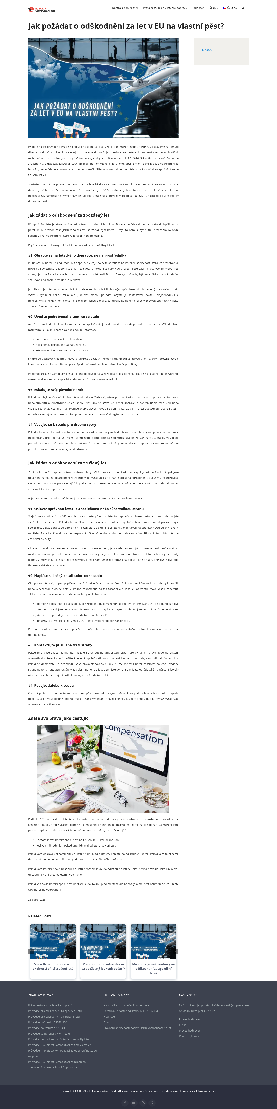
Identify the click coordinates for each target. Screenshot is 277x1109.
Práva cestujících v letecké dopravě (50, 1005)
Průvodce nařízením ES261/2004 (48, 1022)
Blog (106, 1022)
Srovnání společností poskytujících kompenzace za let (137, 1028)
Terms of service (207, 1091)
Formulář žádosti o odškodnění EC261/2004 (131, 1011)
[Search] (243, 8)
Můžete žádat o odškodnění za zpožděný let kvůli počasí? (103, 966)
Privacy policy (187, 1091)
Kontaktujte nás (189, 1036)
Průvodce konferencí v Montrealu (49, 1033)
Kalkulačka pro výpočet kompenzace (126, 1005)
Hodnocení (110, 1016)
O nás (182, 1025)
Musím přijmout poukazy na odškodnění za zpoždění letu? (153, 968)
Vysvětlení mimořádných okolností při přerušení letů (53, 966)
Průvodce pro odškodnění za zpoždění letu (55, 1011)
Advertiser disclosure (166, 1091)
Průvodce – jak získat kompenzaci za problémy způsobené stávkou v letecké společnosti (57, 1064)
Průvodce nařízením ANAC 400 (47, 1028)
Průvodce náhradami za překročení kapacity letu (58, 1039)
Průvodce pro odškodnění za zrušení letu (54, 1016)
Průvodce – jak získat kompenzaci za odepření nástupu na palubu (62, 1053)
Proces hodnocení (190, 1019)
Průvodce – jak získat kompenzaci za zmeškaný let (59, 1045)
